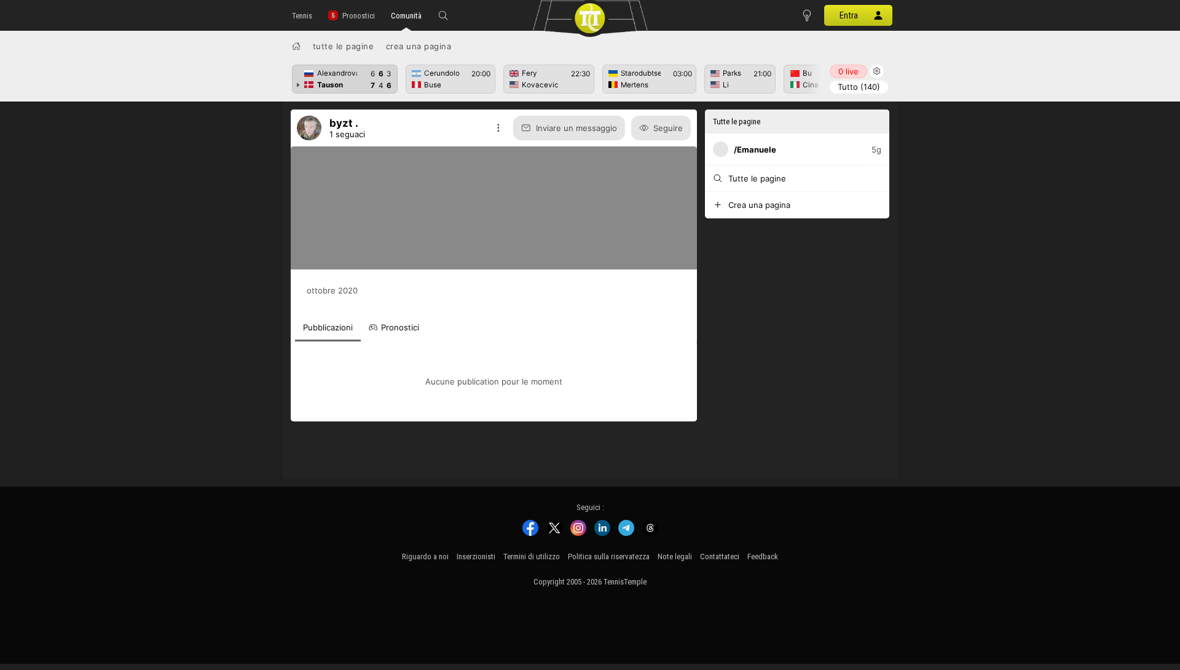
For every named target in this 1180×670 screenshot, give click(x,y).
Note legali (675, 556)
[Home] (296, 46)
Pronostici (358, 15)
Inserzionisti (476, 556)
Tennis (302, 15)
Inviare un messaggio (576, 128)
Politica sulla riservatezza (609, 556)
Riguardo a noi (425, 556)
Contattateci (719, 556)
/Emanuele (755, 149)
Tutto (859, 87)
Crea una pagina (419, 46)
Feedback (762, 556)
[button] (443, 15)
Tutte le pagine (343, 46)
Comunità (406, 15)
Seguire (668, 128)
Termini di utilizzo (531, 556)
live (848, 71)
